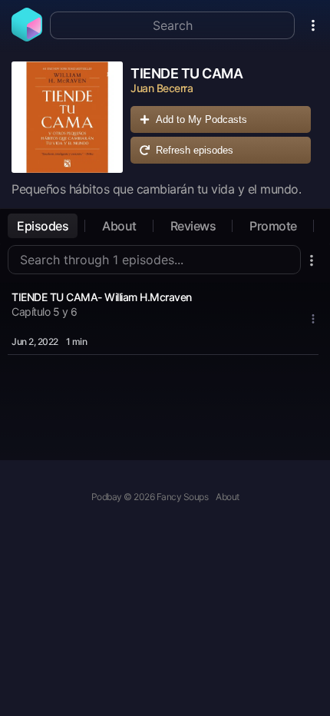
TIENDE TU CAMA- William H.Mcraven (102, 296)
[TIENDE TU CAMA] (67, 117)
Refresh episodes (194, 150)
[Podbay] (27, 37)
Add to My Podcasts (201, 119)
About (119, 226)
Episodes (42, 226)
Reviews (193, 226)
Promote (273, 226)
